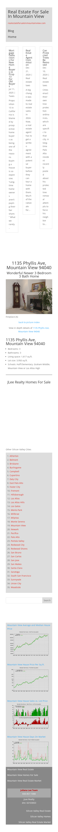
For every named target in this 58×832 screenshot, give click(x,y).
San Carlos (16, 556)
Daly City (14, 479)
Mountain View (18, 525)
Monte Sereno (18, 521)
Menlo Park (16, 510)
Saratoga (15, 571)
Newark (14, 529)
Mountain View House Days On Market (26, 736)
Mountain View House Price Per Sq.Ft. (25, 664)
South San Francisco (21, 575)
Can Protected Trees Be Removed (46, 57)
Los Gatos (15, 506)
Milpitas (15, 517)
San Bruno (16, 552)
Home (12, 37)
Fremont (15, 490)
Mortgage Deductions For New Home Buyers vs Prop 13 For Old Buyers (12, 68)
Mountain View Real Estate (20, 769)
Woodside (16, 587)
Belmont (14, 459)
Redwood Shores (19, 548)
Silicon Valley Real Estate (38, 810)
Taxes (11, 96)
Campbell (14, 471)
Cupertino (15, 475)
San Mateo (16, 564)
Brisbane (14, 463)
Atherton (14, 456)
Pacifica (14, 533)
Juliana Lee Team (29, 790)
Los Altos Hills (18, 502)
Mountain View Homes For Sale (22, 775)
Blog (11, 31)
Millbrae (15, 513)
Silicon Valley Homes (40, 816)
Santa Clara (16, 568)
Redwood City (17, 544)
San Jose (15, 560)
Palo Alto (15, 537)
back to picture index (29, 322)
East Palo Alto (16, 483)
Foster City (15, 486)
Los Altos (15, 498)
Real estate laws (29, 82)
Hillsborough (17, 494)
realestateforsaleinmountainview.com (27, 23)
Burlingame (15, 467)
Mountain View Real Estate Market (24, 780)
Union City (16, 583)
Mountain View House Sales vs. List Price (27, 700)
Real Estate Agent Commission (29, 57)
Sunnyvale (16, 579)
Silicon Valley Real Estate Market (35, 822)
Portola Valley (17, 541)
